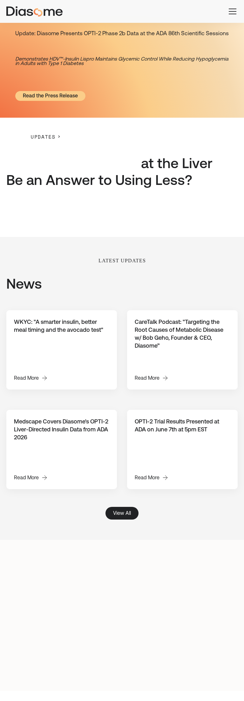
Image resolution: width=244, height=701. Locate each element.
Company (212, 623)
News (216, 636)
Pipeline (214, 610)
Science (214, 596)
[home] (34, 11)
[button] (231, 11)
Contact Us (211, 649)
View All (122, 513)
